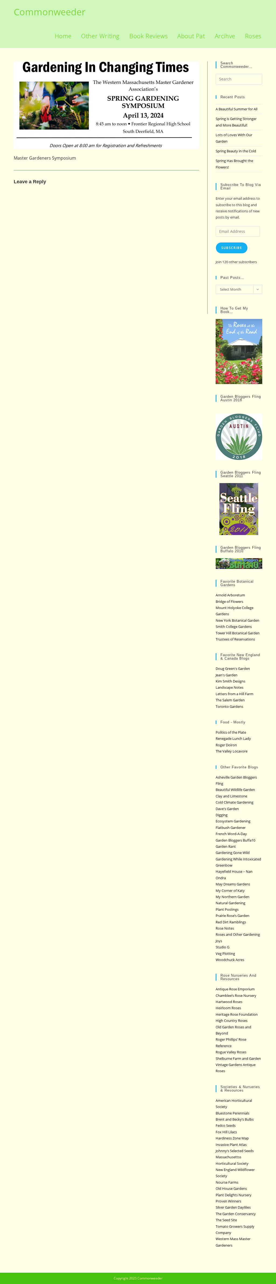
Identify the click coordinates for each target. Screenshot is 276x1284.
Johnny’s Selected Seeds (235, 1150)
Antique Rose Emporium (235, 989)
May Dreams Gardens (233, 884)
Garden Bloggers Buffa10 (235, 840)
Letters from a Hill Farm (234, 693)
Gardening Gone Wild (233, 852)
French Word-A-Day (231, 833)
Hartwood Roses (229, 1001)
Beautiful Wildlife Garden (235, 789)
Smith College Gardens (234, 626)
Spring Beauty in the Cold (236, 151)
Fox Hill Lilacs (226, 1132)
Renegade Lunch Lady (233, 738)
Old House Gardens (231, 1188)
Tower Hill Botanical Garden (238, 633)
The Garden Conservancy (236, 1213)
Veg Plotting (225, 953)
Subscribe (231, 247)
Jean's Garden (226, 675)
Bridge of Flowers (229, 601)
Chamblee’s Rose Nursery (236, 995)
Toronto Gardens (229, 706)
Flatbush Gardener (231, 827)
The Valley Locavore (231, 751)
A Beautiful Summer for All (236, 109)
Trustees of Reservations (235, 639)
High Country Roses (231, 1020)
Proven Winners (228, 1201)
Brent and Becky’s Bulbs (235, 1119)
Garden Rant (226, 846)
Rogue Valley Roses (231, 1052)
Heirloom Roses (228, 1007)
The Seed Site (226, 1220)
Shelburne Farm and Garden (238, 1058)
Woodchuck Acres (230, 959)
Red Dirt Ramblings (231, 922)
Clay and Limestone (231, 796)
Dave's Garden (227, 808)
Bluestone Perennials (232, 1113)
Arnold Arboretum (230, 595)
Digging (221, 814)
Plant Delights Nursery (233, 1194)
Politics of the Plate (231, 732)
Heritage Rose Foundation (237, 1014)
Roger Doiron (226, 745)
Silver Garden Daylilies (233, 1207)
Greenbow (224, 865)
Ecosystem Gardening (233, 821)
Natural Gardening (230, 902)
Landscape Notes (229, 687)
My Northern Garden (232, 896)
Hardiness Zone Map (232, 1138)
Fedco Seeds (226, 1125)
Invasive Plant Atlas (231, 1144)
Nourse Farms (227, 1182)
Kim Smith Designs (230, 681)
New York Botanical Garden (237, 620)
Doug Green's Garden (233, 668)
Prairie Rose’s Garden (232, 915)
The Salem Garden (230, 700)
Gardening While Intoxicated (238, 859)
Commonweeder (49, 12)
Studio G (222, 947)
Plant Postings (227, 909)
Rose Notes (225, 928)
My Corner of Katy (230, 890)
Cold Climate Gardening (234, 802)
